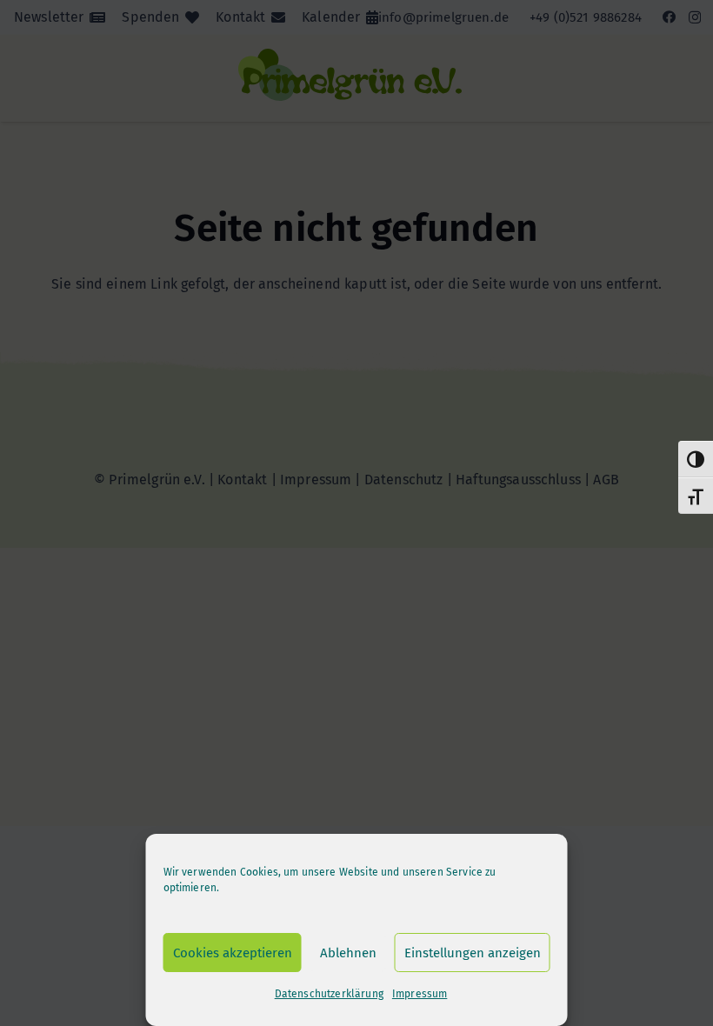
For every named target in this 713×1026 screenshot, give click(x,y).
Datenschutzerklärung (329, 994)
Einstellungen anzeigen (472, 953)
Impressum (419, 994)
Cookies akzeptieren (232, 953)
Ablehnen (348, 953)
